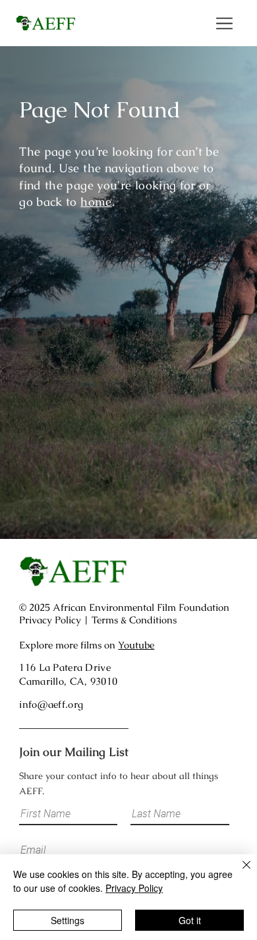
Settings (67, 920)
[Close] (238, 873)
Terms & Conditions (134, 619)
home (95, 201)
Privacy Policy (50, 619)
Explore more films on (86, 645)
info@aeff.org (51, 704)
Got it (190, 920)
